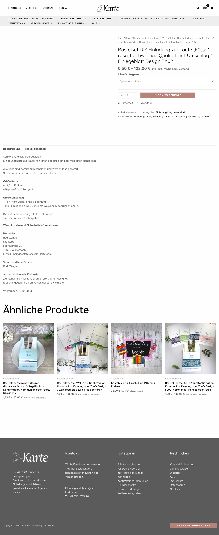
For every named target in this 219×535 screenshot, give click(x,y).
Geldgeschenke (127, 484)
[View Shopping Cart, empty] (205, 8)
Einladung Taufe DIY (164, 116)
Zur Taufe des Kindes (130, 472)
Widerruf (175, 472)
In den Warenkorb (168, 95)
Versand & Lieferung (182, 464)
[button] (198, 8)
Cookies (175, 489)
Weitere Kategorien (129, 493)
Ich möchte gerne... (130, 74)
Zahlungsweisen (179, 468)
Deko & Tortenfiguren (130, 489)
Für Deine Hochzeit (129, 468)
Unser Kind (139, 38)
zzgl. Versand (180, 68)
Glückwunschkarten (129, 464)
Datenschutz (177, 484)
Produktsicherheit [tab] (35, 148)
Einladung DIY (156, 38)
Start (120, 38)
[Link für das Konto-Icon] (212, 8)
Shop (128, 38)
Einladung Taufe (142, 116)
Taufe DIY (205, 116)
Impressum (176, 480)
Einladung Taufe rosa (187, 116)
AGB (172, 476)
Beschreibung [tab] (11, 148)
